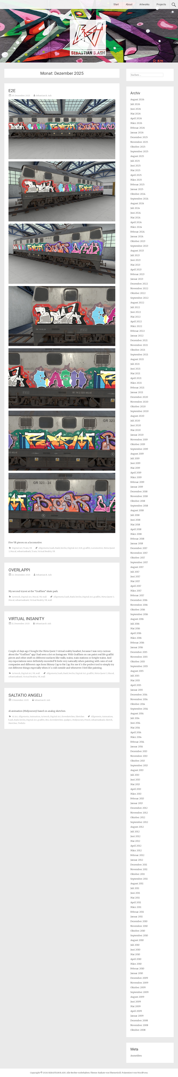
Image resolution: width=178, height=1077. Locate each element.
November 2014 (139, 699)
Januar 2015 (136, 689)
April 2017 (135, 586)
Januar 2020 (137, 434)
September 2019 (139, 449)
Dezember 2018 (138, 491)
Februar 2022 (137, 331)
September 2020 (139, 411)
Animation (35, 716)
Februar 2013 (137, 798)
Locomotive (97, 548)
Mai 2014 (135, 727)
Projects (161, 4)
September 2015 (139, 666)
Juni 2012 (135, 836)
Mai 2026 (135, 113)
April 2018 (135, 529)
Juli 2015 (134, 675)
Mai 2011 (135, 897)
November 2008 (139, 1025)
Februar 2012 (137, 855)
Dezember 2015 (138, 652)
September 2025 (139, 151)
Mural (13, 551)
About (129, 4)
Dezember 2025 (139, 137)
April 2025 (136, 175)
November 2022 (139, 288)
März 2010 (136, 963)
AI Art (15, 716)
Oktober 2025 (137, 146)
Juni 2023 (135, 260)
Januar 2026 (137, 132)
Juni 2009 (135, 1001)
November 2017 (139, 552)
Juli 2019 (134, 458)
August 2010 (137, 940)
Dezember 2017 (138, 548)
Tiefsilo (21, 723)
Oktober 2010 (137, 930)
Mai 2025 (135, 170)
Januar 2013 (136, 803)
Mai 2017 (135, 581)
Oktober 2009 (138, 987)
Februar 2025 (137, 184)
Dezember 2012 (139, 808)
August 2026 (137, 99)
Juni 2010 (135, 949)
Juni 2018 (135, 519)
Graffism (25, 654)
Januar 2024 (136, 236)
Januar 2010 (136, 973)
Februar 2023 (137, 274)
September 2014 (139, 708)
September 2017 (139, 562)
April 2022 (136, 321)
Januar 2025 (136, 189)
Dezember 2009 (139, 978)
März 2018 (136, 534)
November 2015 (139, 656)
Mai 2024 (135, 217)
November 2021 (139, 345)
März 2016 (136, 638)
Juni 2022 (135, 312)
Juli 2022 (135, 307)
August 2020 (137, 416)
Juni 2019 (135, 463)
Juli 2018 (134, 515)
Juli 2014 (134, 718)
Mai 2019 (135, 467)
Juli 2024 (135, 208)
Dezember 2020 (139, 397)
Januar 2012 (136, 859)
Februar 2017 (137, 595)
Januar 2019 (136, 486)
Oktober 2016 (137, 609)
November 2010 (139, 926)
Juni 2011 (135, 893)
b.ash (52, 548)
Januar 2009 (137, 1015)
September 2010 (139, 935)
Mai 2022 (135, 316)
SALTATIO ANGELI (25, 695)
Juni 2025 (135, 165)
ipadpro (67, 720)
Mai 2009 (135, 1006)
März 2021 (136, 382)
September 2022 (139, 297)
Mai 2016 (135, 628)
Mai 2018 (135, 524)
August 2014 (137, 713)
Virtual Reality (45, 551)
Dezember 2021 (139, 340)
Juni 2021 (135, 368)
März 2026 (136, 123)
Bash (57, 548)
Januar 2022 (137, 335)
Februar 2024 (137, 231)
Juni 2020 (135, 425)
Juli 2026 (135, 104)
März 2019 (136, 477)
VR (30, 548)
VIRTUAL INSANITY (26, 618)
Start (116, 4)
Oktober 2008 (137, 1030)
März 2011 (135, 907)
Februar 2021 (137, 387)
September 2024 (139, 198)
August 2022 (137, 302)
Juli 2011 (134, 888)
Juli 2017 (134, 571)
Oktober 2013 (137, 760)
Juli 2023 (135, 255)
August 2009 (137, 996)
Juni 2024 (135, 212)
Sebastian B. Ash (43, 95)
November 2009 (139, 982)
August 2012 (137, 826)
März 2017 (135, 590)
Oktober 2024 (137, 194)
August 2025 (137, 156)
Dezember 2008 (139, 1020)
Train (26, 548)
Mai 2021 (135, 373)
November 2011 (138, 869)
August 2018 (137, 510)
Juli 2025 (135, 160)
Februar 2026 (137, 127)
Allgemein (44, 548)
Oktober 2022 (138, 293)
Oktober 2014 (137, 704)
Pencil (87, 720)
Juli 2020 (135, 420)
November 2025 (139, 142)
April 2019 (135, 472)
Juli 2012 (135, 831)
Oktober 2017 (137, 557)
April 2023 (135, 269)
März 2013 (135, 793)
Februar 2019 (137, 482)
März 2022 (136, 326)
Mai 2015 (135, 680)
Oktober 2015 (137, 661)
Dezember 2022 (139, 283)
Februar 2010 (137, 968)
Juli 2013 (134, 774)
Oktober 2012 (137, 817)
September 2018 (139, 505)
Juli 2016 (134, 623)
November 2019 (139, 439)
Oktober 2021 (137, 349)
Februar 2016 (137, 642)
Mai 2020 (135, 430)
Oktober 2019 (137, 444)
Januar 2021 (136, 392)
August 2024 (137, 203)
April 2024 (136, 222)
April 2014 (135, 732)
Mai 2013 (135, 784)
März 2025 (136, 179)
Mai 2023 (135, 264)
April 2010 (135, 959)
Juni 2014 (135, 723)
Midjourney (78, 720)
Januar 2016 (136, 647)
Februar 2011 (137, 911)
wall (45, 597)
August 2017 (137, 567)
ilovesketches (68, 716)
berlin (64, 548)
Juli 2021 (135, 364)
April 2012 (135, 845)
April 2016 (135, 633)
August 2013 (136, 770)
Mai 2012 (135, 841)
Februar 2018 (137, 538)
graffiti (86, 548)
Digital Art (17, 548)
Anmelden (136, 1055)
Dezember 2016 (138, 600)
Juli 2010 (134, 945)
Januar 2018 (136, 543)
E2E (12, 90)
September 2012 (139, 822)
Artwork (16, 597)
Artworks (144, 4)
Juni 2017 (135, 576)
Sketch (109, 720)
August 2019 (137, 453)
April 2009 (136, 1011)
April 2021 (135, 378)
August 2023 (137, 250)
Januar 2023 (136, 279)
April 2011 (135, 902)
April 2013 (135, 789)
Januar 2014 (136, 746)
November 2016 (139, 604)
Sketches (80, 716)
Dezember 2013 (138, 751)
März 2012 (136, 850)
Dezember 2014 (138, 694)
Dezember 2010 (138, 921)
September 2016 (139, 614)
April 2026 (136, 118)
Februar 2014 (137, 741)
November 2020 (139, 401)
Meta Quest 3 (107, 597)
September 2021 (139, 354)
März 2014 (136, 737)
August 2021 (137, 359)
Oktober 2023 (137, 241)
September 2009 (139, 992)
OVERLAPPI (19, 569)
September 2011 (139, 878)
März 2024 (136, 227)
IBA (47, 720)
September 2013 (139, 765)
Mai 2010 (135, 954)
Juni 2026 (135, 109)
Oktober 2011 (137, 874)
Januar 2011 (136, 916)
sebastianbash (24, 551)
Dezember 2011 (138, 864)
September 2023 (139, 245)
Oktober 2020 (138, 406)
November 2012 (139, 812)
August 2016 (137, 619)
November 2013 (138, 756)
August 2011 (136, 883)
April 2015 (135, 685)
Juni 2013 (135, 779)
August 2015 (137, 671)
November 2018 (139, 496)
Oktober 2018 (137, 501)
